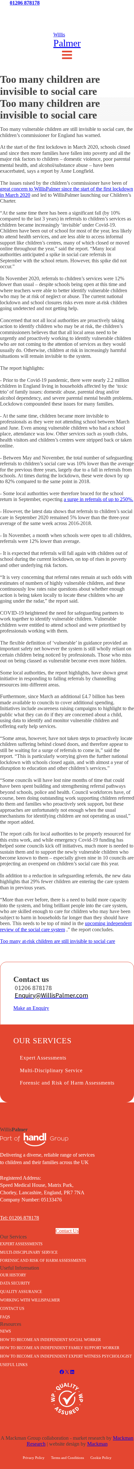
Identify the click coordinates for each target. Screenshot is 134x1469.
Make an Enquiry (31, 1008)
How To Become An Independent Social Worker (50, 1339)
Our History (13, 1275)
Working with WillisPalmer (30, 1300)
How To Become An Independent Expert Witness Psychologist (66, 1356)
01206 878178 (25, 3)
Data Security (15, 1283)
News (22, 12)
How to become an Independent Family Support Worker (59, 1348)
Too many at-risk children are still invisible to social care (57, 941)
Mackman (97, 1444)
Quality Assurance (21, 1291)
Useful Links (14, 1364)
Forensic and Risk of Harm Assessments (67, 1083)
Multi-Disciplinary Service (51, 1070)
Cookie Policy (101, 1458)
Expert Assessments (43, 1058)
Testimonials (67, 12)
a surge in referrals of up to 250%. (98, 499)
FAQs (5, 1317)
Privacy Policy (34, 1458)
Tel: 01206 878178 (19, 1218)
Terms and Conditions (67, 1458)
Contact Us (111, 12)
